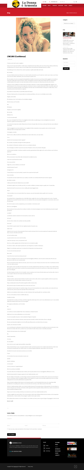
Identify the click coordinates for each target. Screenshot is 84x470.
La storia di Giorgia (67, 37)
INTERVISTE (57, 448)
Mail (45, 1)
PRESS (56, 444)
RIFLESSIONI (57, 451)
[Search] (74, 1)
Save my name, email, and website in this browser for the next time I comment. (25, 429)
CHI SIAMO (57, 442)
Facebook (48, 448)
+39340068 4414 (54, 1)
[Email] (60, 1)
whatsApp (48, 450)
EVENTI (56, 446)
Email (47, 445)
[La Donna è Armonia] (24, 4)
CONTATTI (57, 455)
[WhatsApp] (64, 1)
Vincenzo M (16, 466)
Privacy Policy (30, 466)
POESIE (56, 453)
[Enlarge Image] (33, 35)
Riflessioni (10, 59)
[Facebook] (62, 1)
